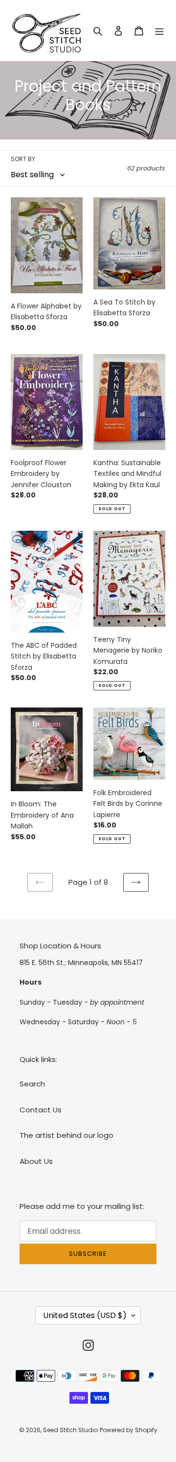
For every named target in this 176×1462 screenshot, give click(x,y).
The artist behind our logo (66, 1135)
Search (32, 1084)
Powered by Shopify (128, 1430)
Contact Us (41, 1110)
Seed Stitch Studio (70, 1430)
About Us (36, 1161)
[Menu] (159, 30)
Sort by (23, 159)
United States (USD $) (85, 1315)
